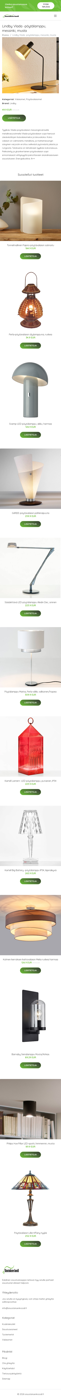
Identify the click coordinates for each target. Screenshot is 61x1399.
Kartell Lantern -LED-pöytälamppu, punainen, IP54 (30, 780)
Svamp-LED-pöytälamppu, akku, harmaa (30, 423)
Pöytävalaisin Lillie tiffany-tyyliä (30, 1232)
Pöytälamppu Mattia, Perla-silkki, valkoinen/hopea (30, 691)
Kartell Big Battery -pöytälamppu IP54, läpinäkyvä (30, 870)
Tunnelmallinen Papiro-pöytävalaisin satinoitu (30, 245)
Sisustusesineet (9, 1329)
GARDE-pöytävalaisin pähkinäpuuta (30, 513)
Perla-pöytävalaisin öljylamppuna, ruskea (30, 334)
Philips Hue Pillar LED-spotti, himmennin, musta (30, 1143)
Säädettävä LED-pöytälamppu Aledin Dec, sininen (30, 602)
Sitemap (6, 1378)
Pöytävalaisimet (34, 99)
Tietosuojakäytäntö (12, 1373)
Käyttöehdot (8, 1368)
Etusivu (5, 35)
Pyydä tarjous (46, 5)
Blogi (4, 1358)
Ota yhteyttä (8, 1363)
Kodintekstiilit (8, 1324)
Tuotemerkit (8, 1334)
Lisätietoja (14, 118)
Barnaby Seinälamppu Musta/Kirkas (30, 1054)
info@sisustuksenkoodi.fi (14, 1308)
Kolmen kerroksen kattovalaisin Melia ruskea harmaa (30, 959)
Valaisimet (20, 99)
